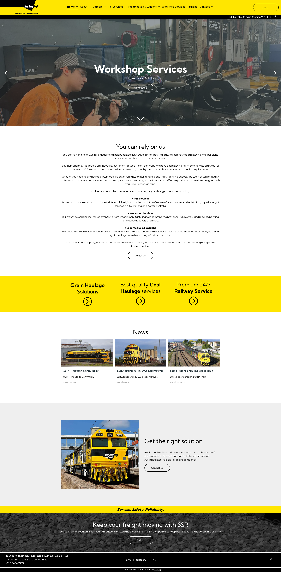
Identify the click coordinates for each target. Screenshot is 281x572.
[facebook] (275, 17)
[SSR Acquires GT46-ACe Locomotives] (141, 353)
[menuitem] (72, 6)
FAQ (154, 560)
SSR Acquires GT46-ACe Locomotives (140, 370)
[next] (275, 72)
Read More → (71, 382)
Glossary (141, 560)
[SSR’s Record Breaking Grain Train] (194, 353)
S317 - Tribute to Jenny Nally (80, 370)
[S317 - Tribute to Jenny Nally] (87, 353)
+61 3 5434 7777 (15, 563)
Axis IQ (157, 569)
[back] (5, 72)
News (128, 560)
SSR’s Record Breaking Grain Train (191, 370)
